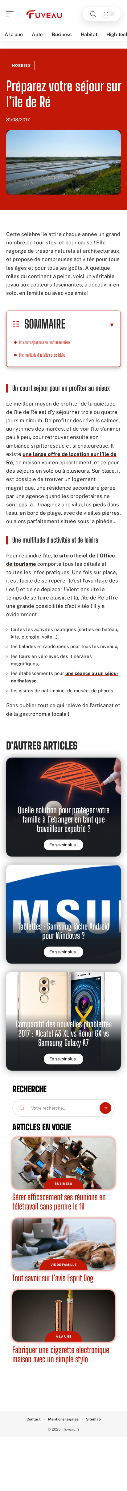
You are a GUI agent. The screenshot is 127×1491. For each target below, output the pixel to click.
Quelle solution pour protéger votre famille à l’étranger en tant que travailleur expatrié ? (63, 819)
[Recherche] (93, 14)
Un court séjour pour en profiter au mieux (44, 342)
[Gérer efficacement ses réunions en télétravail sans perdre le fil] (63, 1163)
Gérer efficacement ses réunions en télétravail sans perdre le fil (59, 1201)
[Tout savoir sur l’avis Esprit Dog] (63, 1244)
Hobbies (21, 65)
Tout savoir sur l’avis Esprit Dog (52, 1278)
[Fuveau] (44, 14)
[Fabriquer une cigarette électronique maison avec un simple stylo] (63, 1316)
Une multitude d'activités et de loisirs (42, 355)
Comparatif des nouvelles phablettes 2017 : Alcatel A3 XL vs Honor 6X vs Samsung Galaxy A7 (64, 1033)
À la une (64, 1336)
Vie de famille (64, 1264)
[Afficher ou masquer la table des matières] (90, 325)
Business (63, 1183)
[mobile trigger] (11, 14)
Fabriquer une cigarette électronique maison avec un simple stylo (60, 1354)
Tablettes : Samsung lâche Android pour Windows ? (63, 931)
